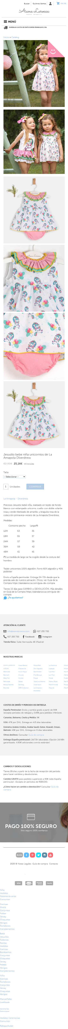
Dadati (21, 681)
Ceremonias (4, 1010)
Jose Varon (37, 684)
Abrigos (3, 923)
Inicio (34, 11)
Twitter (38, 855)
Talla (6, 472)
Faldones (4, 940)
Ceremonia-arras (8, 896)
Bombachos (5, 952)
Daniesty (21, 684)
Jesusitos (4, 937)
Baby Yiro (6, 678)
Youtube (50, 855)
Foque (36, 678)
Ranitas (3, 943)
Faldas (3, 913)
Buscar (27, 4)
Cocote (21, 675)
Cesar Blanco (23, 665)
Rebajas (6, 1026)
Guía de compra (36, 735)
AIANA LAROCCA (9, 665)
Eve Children (38, 672)
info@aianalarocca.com (18, 631)
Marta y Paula (53, 681)
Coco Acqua (23, 672)
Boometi (6, 688)
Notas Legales (24, 864)
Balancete (6, 672)
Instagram (47, 636)
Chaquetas (5, 919)
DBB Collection (24, 688)
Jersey (3, 916)
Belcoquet (6, 681)
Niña (2, 890)
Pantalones (5, 926)
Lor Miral (52, 675)
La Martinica (53, 665)
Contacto (53, 864)
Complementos (7, 929)
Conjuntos (5, 910)
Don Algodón (38, 668)
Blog (19, 855)
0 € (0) (63, 3)
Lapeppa (51, 668)
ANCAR (6, 668)
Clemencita (22, 668)
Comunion (5, 899)
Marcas (6, 999)
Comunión (5, 1021)
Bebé (2, 933)
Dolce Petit (37, 665)
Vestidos (4, 893)
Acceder (50, 4)
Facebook (30, 636)
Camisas (4, 904)
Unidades (15, 486)
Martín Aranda (53, 684)
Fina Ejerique (38, 675)
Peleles (3, 964)
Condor (21, 678)
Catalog (15, 37)
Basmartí (6, 675)
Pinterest (32, 855)
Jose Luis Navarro (39, 681)
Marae (51, 678)
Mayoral (51, 688)
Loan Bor (52, 672)
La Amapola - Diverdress (15, 498)
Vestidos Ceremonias (10, 1018)
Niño (2, 975)
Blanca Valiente (8, 684)
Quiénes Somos (39, 4)
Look (5, 1002)
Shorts (3, 907)
